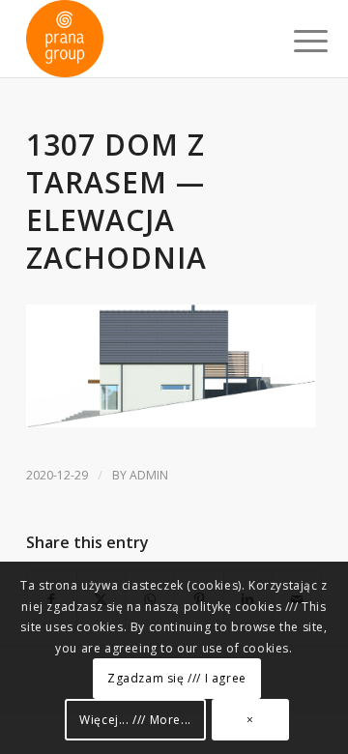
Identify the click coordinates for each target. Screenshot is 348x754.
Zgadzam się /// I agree (176, 678)
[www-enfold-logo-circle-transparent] (144, 38)
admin (149, 475)
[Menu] (296, 40)
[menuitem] (296, 40)
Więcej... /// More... (135, 719)
